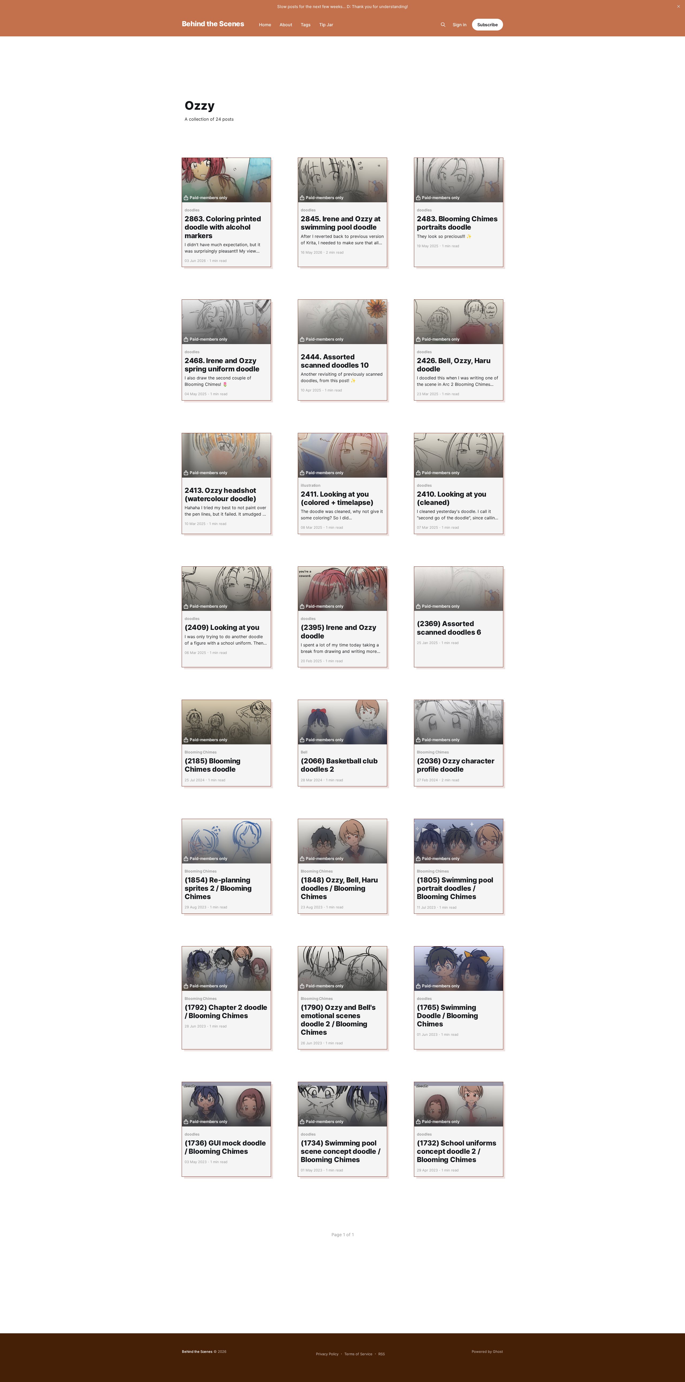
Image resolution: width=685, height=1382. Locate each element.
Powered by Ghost (487, 1351)
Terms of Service (358, 1354)
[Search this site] (443, 24)
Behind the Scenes (213, 24)
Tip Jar (326, 24)
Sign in (460, 24)
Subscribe (487, 24)
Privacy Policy (327, 1354)
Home (265, 24)
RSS (381, 1354)
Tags (306, 24)
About (286, 24)
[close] (678, 6)
